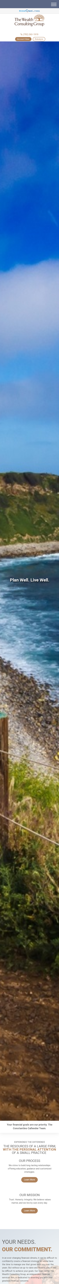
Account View (23, 39)
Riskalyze (39, 39)
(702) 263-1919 (30, 34)
